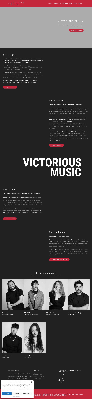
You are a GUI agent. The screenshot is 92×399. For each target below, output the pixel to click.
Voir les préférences (27, 393)
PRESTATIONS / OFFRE (38, 376)
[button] (31, 381)
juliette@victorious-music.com (60, 395)
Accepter (7, 393)
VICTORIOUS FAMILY (38, 374)
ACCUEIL (35, 373)
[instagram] (61, 374)
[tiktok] (63, 374)
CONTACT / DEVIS (37, 380)
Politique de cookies (16, 396)
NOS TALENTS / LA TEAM (39, 378)
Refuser (17, 393)
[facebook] (59, 374)
